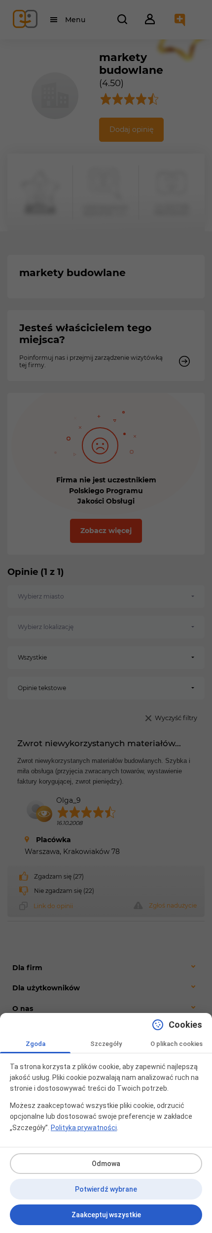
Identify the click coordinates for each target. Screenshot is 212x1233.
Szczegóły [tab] (106, 1043)
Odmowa (106, 1164)
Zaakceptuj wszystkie (106, 1215)
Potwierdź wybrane (106, 1189)
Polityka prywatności (84, 1128)
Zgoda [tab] (35, 1043)
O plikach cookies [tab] (176, 1043)
